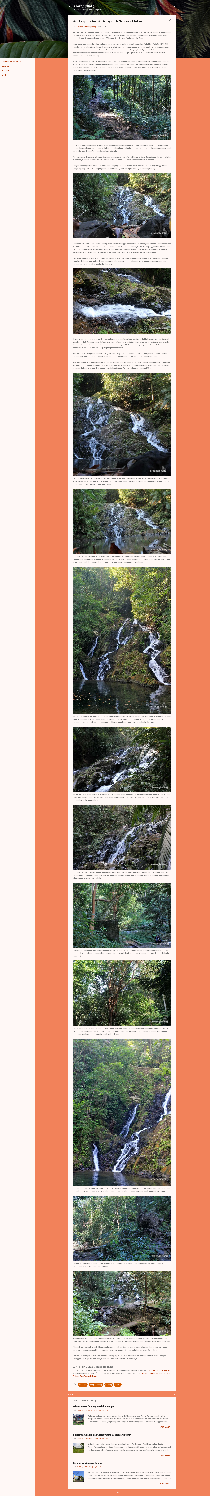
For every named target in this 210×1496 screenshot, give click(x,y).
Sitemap (5, 66)
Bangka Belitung (96, 1385)
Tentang (5, 70)
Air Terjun (83, 1385)
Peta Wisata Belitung (88, 1376)
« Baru (70, 1394)
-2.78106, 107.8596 (155, 1370)
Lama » (173, 1394)
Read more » (165, 1427)
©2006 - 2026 (122, 1492)
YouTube (5, 75)
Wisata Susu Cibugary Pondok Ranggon (94, 1406)
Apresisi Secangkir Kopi (12, 61)
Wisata (117, 1385)
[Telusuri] (174, 6)
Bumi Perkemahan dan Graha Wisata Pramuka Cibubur (102, 1434)
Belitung (108, 1385)
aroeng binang (84, 6)
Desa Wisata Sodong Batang (87, 1463)
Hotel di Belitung (148, 1373)
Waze (166, 1370)
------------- (6, 63)
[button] (170, 21)
